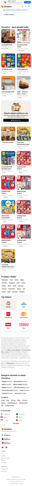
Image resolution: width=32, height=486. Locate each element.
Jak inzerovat (4, 469)
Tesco (7, 352)
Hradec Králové (9, 405)
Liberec (3, 403)
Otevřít (27, 2)
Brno (7, 400)
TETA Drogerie (25, 350)
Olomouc (24, 400)
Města (3, 460)
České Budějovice (12, 403)
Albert (9, 350)
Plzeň (18, 400)
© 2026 (16, 477)
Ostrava (13, 400)
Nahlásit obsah (5, 458)
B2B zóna (3, 471)
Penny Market (16, 350)
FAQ (2, 453)
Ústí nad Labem (23, 403)
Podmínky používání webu (16, 481)
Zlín (2, 405)
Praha (3, 400)
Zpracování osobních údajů (16, 483)
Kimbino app (10, 363)
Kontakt (3, 456)
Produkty (3, 462)
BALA (3, 352)
